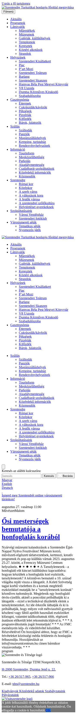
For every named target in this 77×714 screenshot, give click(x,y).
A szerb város (28, 191)
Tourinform (26, 153)
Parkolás (24, 161)
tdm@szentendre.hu (25, 684)
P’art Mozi (26, 69)
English (7, 484)
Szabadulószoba (30, 96)
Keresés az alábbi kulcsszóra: (21, 471)
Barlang (24, 76)
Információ (17, 149)
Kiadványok (10, 691)
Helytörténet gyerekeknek (36, 207)
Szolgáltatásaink (21, 211)
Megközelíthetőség (31, 157)
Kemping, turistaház (32, 142)
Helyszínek (17, 57)
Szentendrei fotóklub (33, 218)
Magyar (7, 480)
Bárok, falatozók (30, 122)
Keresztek (25, 46)
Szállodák (25, 130)
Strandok (25, 53)
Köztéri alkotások (31, 50)
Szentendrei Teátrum (33, 73)
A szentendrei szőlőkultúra (37, 203)
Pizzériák (25, 115)
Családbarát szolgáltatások (36, 168)
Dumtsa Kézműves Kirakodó (38, 92)
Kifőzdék (25, 119)
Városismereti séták (23, 222)
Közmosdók (27, 176)
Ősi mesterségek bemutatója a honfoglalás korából (31, 529)
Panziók (24, 134)
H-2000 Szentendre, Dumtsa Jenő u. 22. (29, 669)
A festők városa (29, 199)
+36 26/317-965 (19, 676)
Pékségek (25, 111)
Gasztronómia (19, 99)
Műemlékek (27, 30)
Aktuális (16, 19)
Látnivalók (17, 27)
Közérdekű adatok (32, 691)
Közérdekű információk (35, 172)
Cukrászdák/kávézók (33, 107)
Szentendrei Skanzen (33, 80)
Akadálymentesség (31, 165)
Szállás (15, 126)
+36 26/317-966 (43, 676)
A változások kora (31, 195)
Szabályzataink (55, 691)
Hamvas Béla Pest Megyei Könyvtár (43, 84)
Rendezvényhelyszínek (34, 145)
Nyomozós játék (30, 230)
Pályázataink (10, 695)
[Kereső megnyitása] (3, 467)
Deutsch (7, 487)
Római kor (26, 184)
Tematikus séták (29, 226)
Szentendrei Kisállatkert (35, 61)
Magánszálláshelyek (32, 138)
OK (48, 710)
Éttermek (25, 103)
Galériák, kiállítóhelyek (34, 38)
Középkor (25, 188)
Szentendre (17, 180)
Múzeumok (26, 34)
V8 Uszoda (26, 88)
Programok (17, 23)
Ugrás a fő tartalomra (16, 3)
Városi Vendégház (31, 214)
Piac (22, 65)
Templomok (27, 42)
